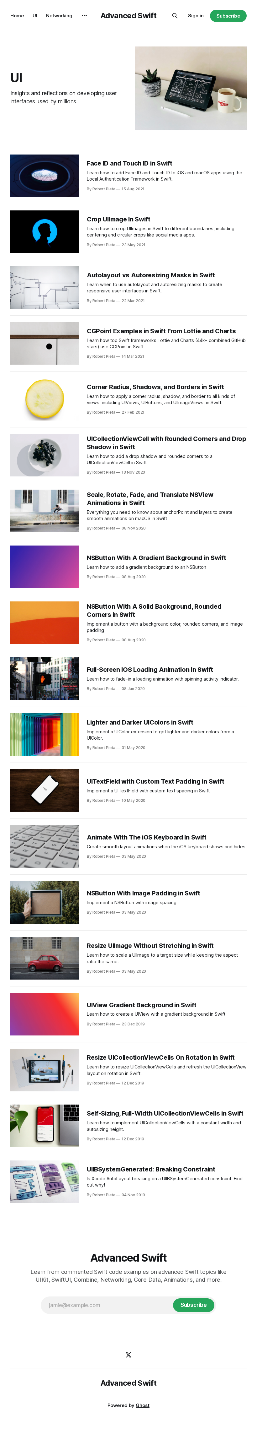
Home (17, 16)
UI (35, 16)
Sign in (196, 16)
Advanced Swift (129, 15)
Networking (59, 16)
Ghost (142, 1405)
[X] (128, 1355)
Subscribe (228, 16)
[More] (84, 16)
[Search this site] (175, 16)
